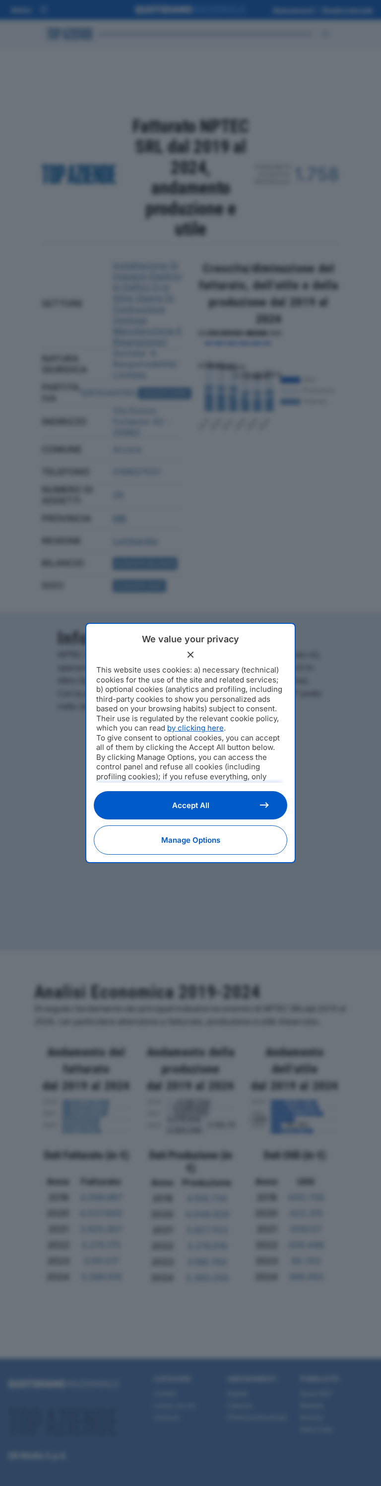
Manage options (190, 840)
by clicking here (195, 728)
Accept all (190, 805)
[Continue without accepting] (190, 655)
